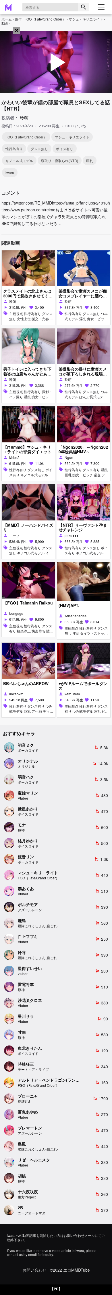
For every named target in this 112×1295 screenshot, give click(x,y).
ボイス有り (64, 148)
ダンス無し (39, 148)
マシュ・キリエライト (86, 19)
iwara (9, 172)
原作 (18, 19)
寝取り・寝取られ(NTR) (59, 160)
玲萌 (24, 117)
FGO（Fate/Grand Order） (45, 19)
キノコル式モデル (19, 160)
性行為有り (14, 148)
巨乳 (89, 160)
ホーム (6, 19)
